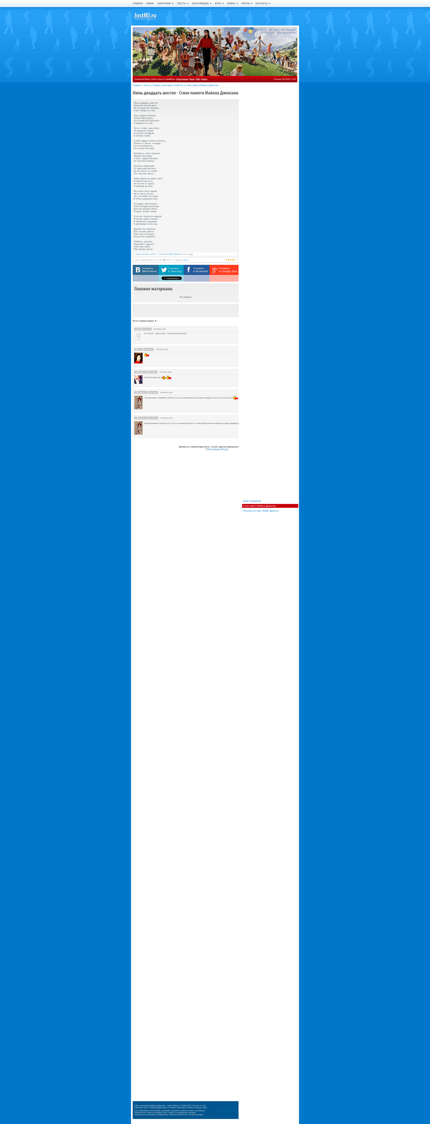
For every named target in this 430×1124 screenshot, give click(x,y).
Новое (204, 79)
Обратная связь (141, 1108)
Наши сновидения (252, 501)
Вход (192, 79)
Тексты (146, 85)
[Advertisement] (185, 310)
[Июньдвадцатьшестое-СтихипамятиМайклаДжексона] (185, 92)
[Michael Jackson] (151, 16)
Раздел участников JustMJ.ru (168, 85)
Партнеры (181, 1108)
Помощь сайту (201, 1108)
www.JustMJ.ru (173, 1106)
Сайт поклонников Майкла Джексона (149, 1106)
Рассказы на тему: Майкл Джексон (260, 510)
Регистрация (182, 79)
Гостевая (172, 1108)
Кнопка (190, 1108)
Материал (146, 329)
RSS (198, 79)
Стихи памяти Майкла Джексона (202, 85)
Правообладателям (158, 1108)
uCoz (204, 1106)
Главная (137, 85)
